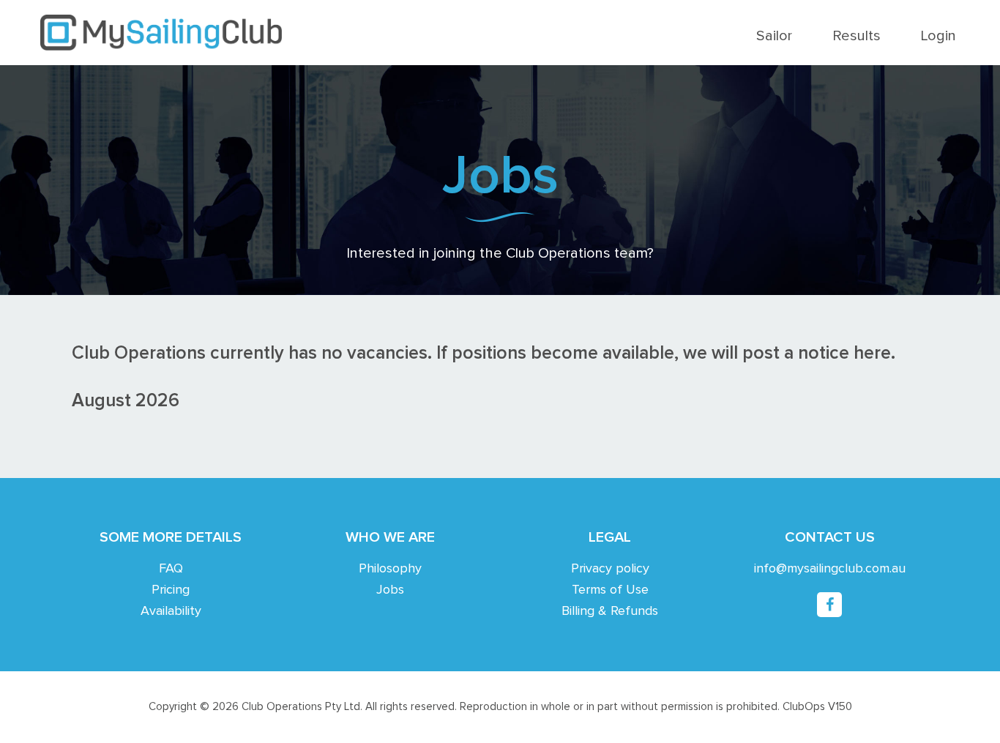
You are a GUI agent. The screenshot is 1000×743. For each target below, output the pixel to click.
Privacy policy (610, 568)
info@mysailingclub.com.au (830, 568)
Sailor (774, 36)
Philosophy (390, 568)
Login (938, 36)
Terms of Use (610, 590)
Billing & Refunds (609, 611)
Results (856, 36)
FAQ (171, 568)
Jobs (390, 590)
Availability (171, 611)
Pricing (171, 590)
